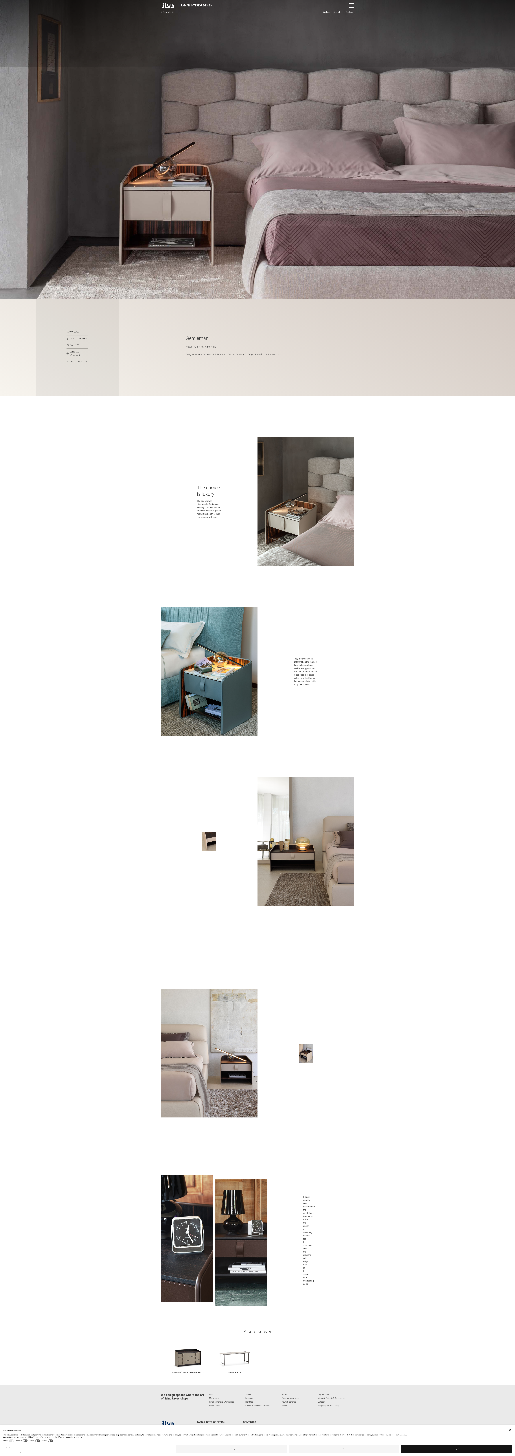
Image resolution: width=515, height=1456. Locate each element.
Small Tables (214, 1406)
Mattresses (214, 1398)
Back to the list (168, 12)
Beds (211, 1394)
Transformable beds (290, 1398)
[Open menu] (351, 5)
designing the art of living (328, 1406)
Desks (233, 1372)
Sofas (284, 1394)
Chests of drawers (186, 1372)
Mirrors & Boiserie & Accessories (331, 1398)
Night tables (338, 12)
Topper (248, 1394)
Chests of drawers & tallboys (257, 1406)
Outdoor (321, 1402)
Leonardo (249, 1398)
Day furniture (323, 1394)
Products (326, 12)
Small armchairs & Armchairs (221, 1402)
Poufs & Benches (289, 1402)
